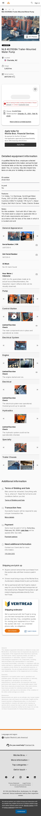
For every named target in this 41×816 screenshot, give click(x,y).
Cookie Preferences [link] (20, 787)
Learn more (31, 631)
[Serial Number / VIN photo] (37, 245)
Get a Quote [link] (12, 631)
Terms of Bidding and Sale (15, 500)
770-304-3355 (10, 554)
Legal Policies (26, 783)
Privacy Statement (14, 783)
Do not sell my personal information (20, 785)
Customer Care (24, 104)
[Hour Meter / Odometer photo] (37, 274)
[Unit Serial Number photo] (37, 255)
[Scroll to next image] (37, 236)
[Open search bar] (32, 3)
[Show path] (9, 9)
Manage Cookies (28, 805)
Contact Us (29, 745)
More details (9, 517)
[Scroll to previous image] (3, 236)
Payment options (11, 537)
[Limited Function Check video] (37, 326)
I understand (21, 811)
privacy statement (9, 807)
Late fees (24, 530)
